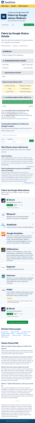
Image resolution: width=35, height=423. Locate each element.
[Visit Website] (33, 213)
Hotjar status (26, 335)
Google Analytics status (7, 333)
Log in (3, 139)
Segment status (5, 335)
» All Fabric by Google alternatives (17, 322)
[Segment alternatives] (3, 267)
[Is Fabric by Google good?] (13, 25)
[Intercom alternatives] (3, 276)
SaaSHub (15, 421)
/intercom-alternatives (7, 273)
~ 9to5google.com (28, 182)
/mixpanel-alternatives (7, 212)
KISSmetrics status (22, 333)
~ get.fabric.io (30, 166)
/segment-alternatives (7, 265)
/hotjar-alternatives (6, 287)
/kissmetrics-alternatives (8, 247)
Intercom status (16, 335)
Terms (27, 421)
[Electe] (3, 200)
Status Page (9, 421)
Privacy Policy (21, 421)
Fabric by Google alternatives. (20, 118)
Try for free (9, 205)
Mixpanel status (15, 331)
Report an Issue (29, 24)
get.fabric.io (22, 112)
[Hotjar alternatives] (3, 290)
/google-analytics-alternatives (9, 231)
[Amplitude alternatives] (3, 225)
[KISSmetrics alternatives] (3, 250)
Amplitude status (26, 331)
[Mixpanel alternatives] (3, 215)
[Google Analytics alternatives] (3, 234)
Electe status (4, 331)
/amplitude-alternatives (7, 223)
